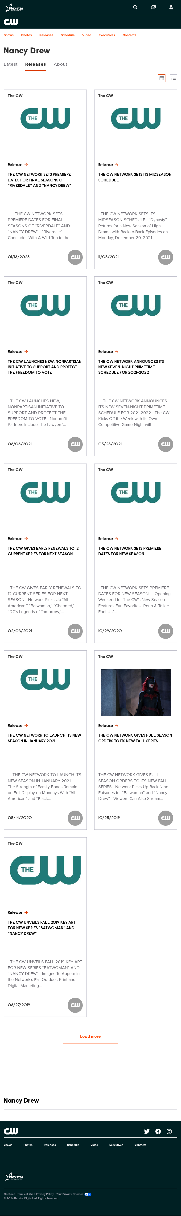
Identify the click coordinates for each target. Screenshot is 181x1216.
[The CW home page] (74, 1131)
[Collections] (153, 7)
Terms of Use (25, 1194)
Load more (90, 1037)
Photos (26, 35)
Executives (107, 35)
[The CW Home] (90, 22)
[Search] (135, 7)
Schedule (68, 35)
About (60, 64)
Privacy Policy (45, 1194)
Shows (9, 35)
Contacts (129, 35)
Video (86, 35)
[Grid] (161, 78)
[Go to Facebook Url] (161, 1131)
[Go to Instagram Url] (172, 1131)
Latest (11, 64)
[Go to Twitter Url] (149, 1131)
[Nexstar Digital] (14, 7)
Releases (46, 35)
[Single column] (173, 78)
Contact (9, 1194)
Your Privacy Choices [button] (69, 1194)
